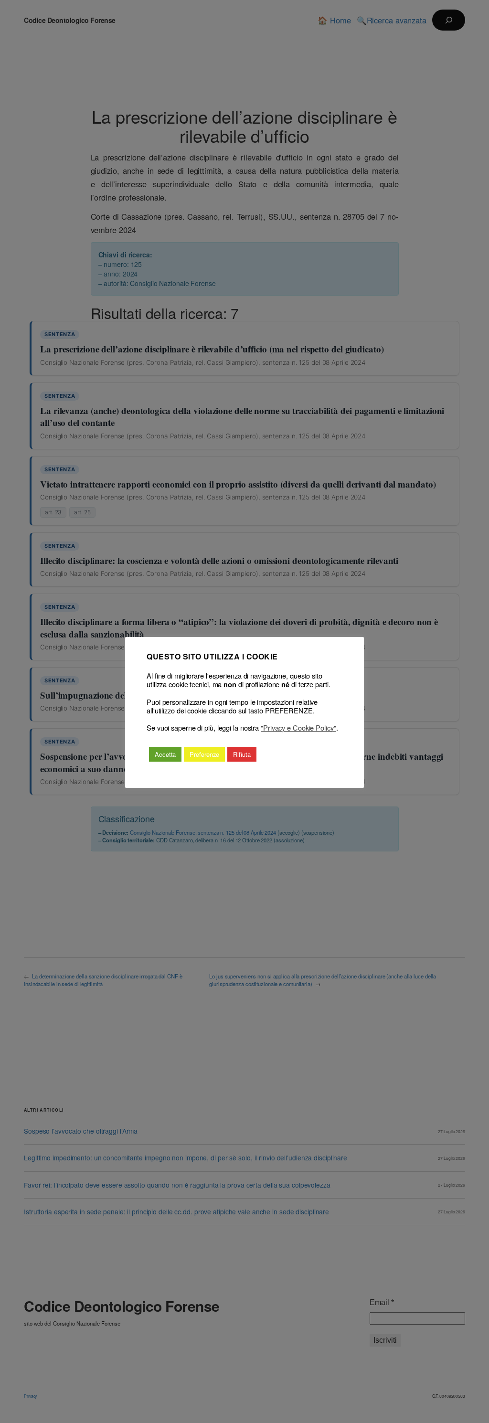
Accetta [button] (165, 754)
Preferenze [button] (204, 754)
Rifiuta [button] (241, 754)
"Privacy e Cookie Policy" (298, 727)
